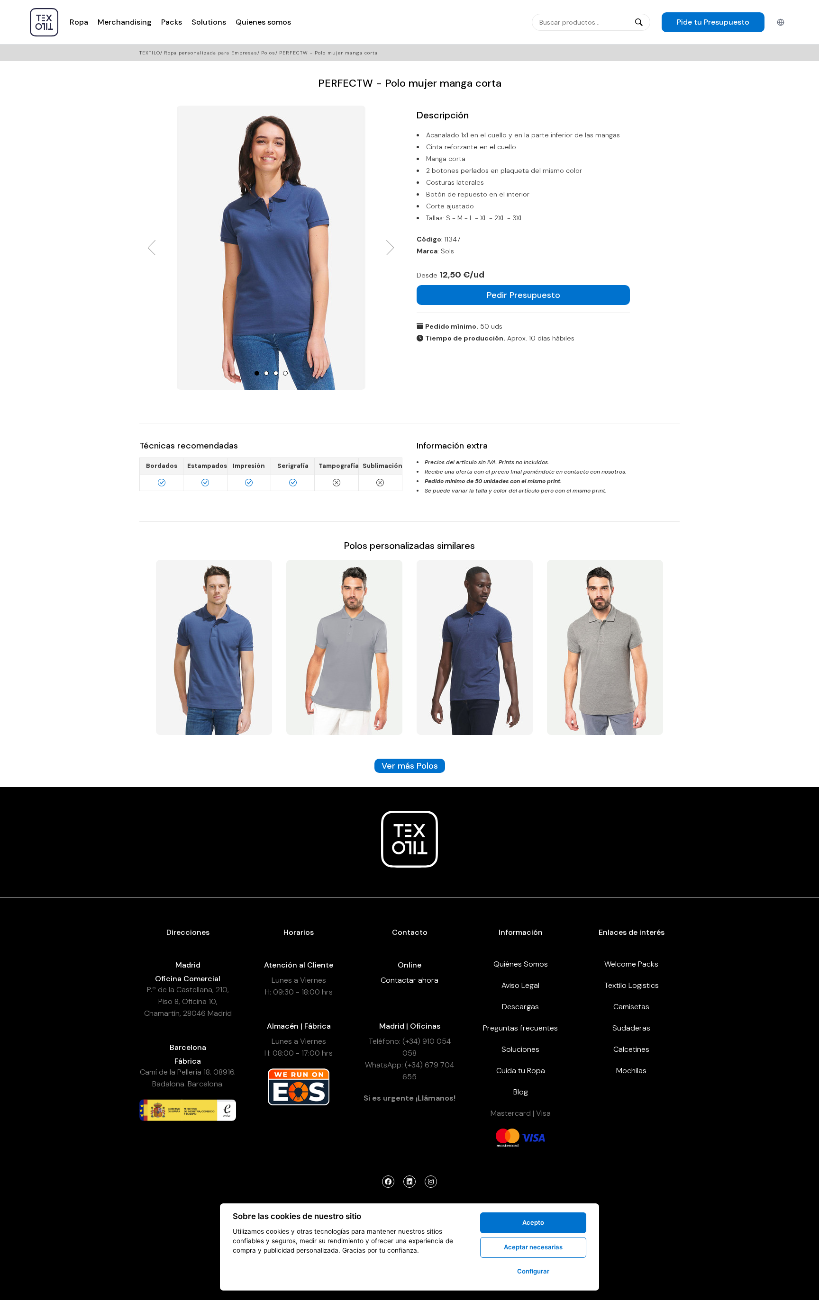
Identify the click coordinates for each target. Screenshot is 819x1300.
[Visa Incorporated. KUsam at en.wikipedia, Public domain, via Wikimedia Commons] (533, 1137)
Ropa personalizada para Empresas (210, 53)
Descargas (520, 1007)
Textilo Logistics (631, 985)
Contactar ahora (409, 980)
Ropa (79, 22)
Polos (268, 53)
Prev (151, 247)
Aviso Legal (520, 985)
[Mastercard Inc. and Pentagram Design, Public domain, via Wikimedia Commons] (507, 1137)
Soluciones (520, 1049)
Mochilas (631, 1071)
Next (390, 247)
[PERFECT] (214, 647)
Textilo (149, 53)
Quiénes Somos (520, 964)
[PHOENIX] (475, 647)
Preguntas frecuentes (520, 1028)
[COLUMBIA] (344, 647)
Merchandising (125, 22)
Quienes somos (263, 22)
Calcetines (631, 1049)
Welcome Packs (631, 964)
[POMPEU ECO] (605, 647)
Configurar (533, 1271)
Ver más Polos (410, 765)
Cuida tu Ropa (520, 1071)
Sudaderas (631, 1028)
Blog (520, 1092)
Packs (171, 22)
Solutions (208, 22)
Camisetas (631, 1007)
